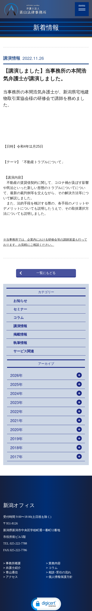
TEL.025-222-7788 (15, 543)
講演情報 (11, 58)
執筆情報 (20, 343)
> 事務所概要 (12, 563)
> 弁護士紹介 (12, 567)
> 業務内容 (53, 563)
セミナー (20, 309)
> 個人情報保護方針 (59, 577)
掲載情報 (20, 334)
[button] (46, 603)
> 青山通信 (10, 572)
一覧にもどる (46, 273)
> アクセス (10, 577)
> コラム (52, 567)
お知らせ (20, 301)
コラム (18, 317)
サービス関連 (23, 351)
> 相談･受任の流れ (58, 572)
